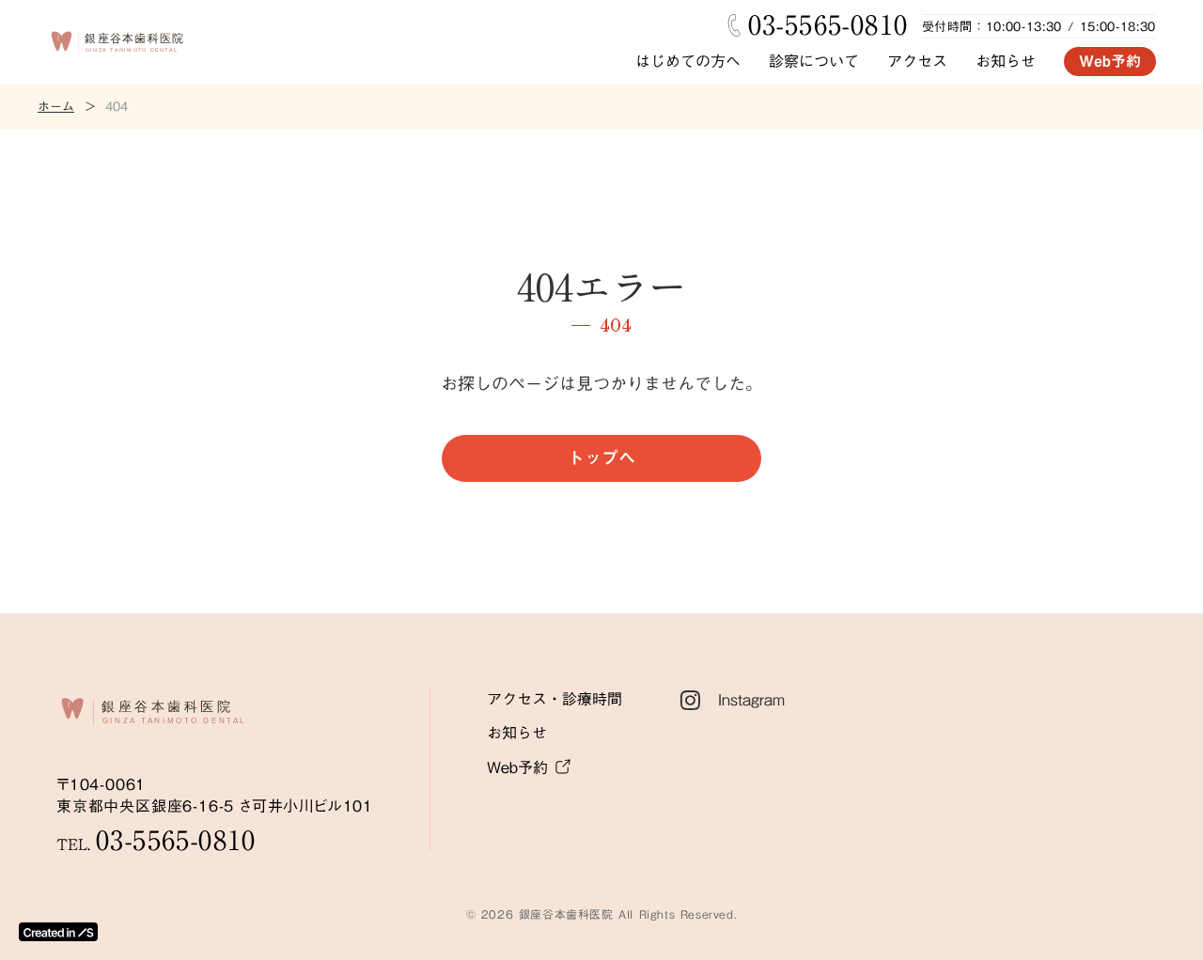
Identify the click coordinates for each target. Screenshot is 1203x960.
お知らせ (1006, 61)
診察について (814, 61)
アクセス (917, 61)
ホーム (56, 107)
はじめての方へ (688, 61)
